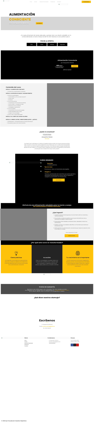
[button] (39, 23)
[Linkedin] (50, 331)
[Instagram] (47, 331)
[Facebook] (44, 331)
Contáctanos (86, 1)
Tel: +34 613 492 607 (47, 328)
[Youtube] (77, 345)
